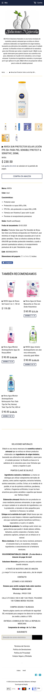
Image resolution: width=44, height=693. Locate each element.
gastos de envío (10, 166)
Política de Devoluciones (22, 649)
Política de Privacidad (22, 653)
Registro (37, 637)
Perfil (24, 670)
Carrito (39, 3)
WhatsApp (17, 593)
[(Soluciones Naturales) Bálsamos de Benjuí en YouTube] (40, 675)
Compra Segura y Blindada (22, 656)
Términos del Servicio (22, 646)
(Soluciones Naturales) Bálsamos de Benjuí (23, 681)
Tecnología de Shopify (21, 684)
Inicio (3, 72)
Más (6, 3)
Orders (19, 670)
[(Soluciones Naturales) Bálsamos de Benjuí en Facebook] (36, 675)
